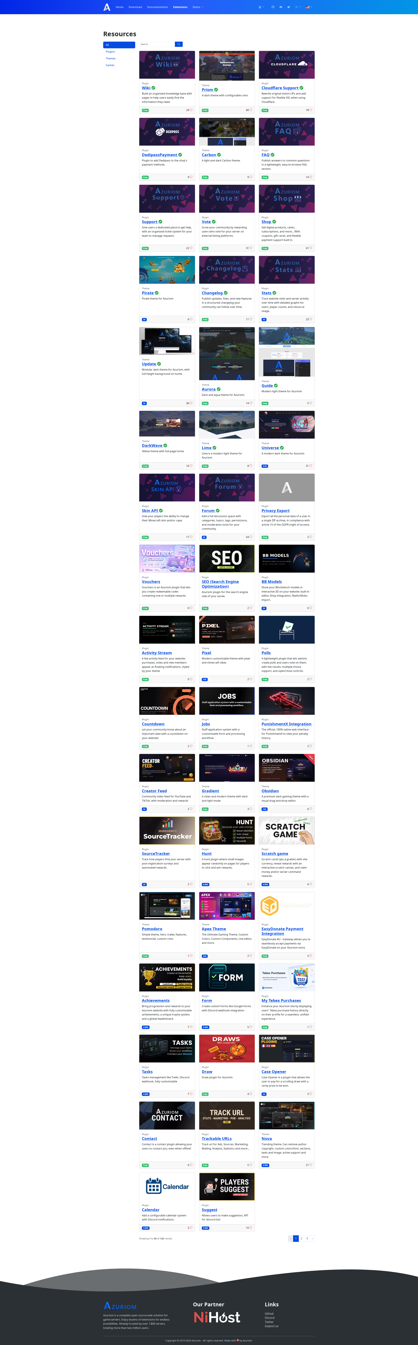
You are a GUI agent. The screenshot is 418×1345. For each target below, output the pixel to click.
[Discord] (281, 7)
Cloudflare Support (280, 87)
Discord (269, 1317)
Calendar (151, 1209)
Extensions (180, 7)
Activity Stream (157, 652)
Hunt (207, 853)
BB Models (272, 581)
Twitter (269, 1322)
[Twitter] (289, 7)
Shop (267, 221)
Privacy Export (276, 510)
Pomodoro (152, 928)
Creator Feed (154, 790)
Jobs (206, 724)
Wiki (146, 87)
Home (119, 7)
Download (135, 7)
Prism (208, 89)
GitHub (269, 1313)
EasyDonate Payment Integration (282, 931)
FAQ (266, 154)
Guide (268, 385)
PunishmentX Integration (287, 724)
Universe (271, 447)
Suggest (209, 1209)
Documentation (157, 7)
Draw (207, 1071)
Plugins (110, 51)
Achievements (156, 1000)
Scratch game (275, 853)
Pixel (206, 652)
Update (149, 363)
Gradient (210, 790)
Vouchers (151, 581)
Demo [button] (197, 7)
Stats (267, 292)
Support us (272, 1326)
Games (110, 65)
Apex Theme (214, 928)
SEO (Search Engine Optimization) (220, 584)
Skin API (150, 510)
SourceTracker (156, 853)
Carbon (209, 154)
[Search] (179, 44)
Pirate (148, 292)
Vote (207, 221)
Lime (207, 447)
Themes (111, 58)
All (107, 45)
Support (150, 221)
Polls (266, 652)
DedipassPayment (160, 154)
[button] (261, 7)
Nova (267, 1138)
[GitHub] (273, 7)
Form (207, 1000)
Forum (209, 510)
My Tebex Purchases (281, 1000)
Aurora (209, 389)
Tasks (147, 1071)
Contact (149, 1138)
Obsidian (270, 790)
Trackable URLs (217, 1138)
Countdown (153, 724)
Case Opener (274, 1071)
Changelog (213, 292)
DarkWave (152, 445)
